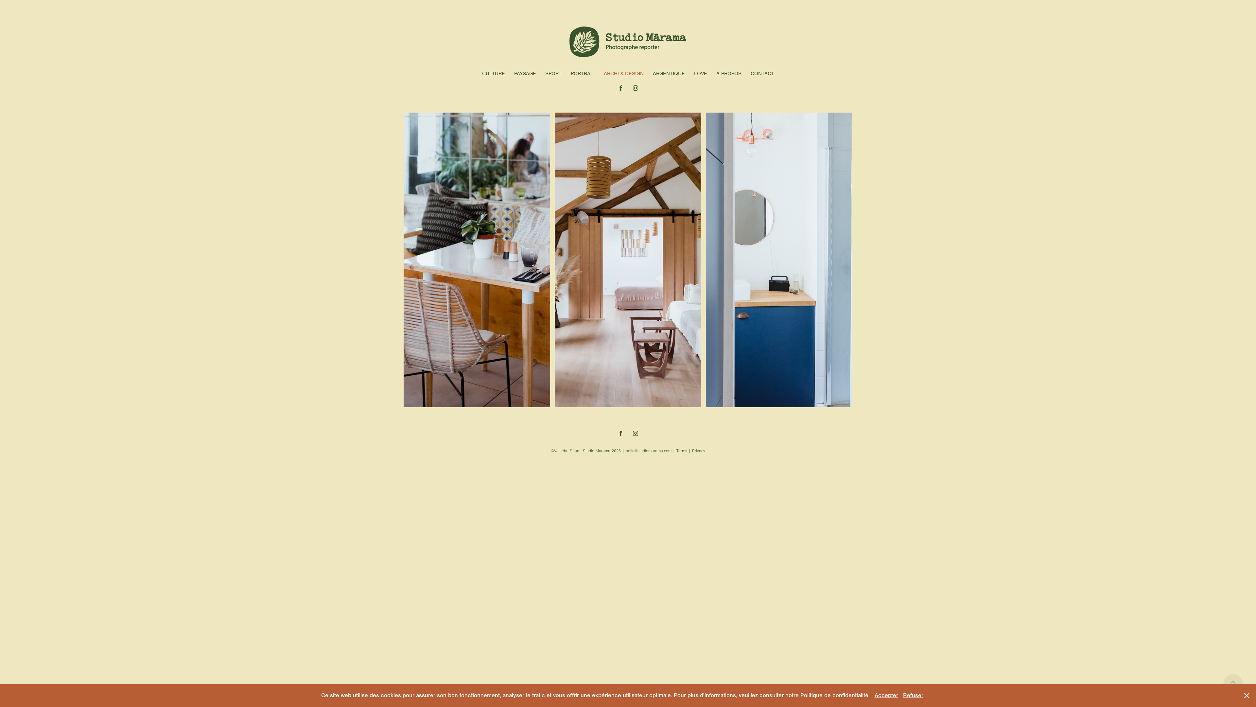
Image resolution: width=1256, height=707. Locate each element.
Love (700, 74)
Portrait (583, 74)
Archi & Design (624, 74)
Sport (553, 74)
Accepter (886, 695)
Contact (762, 74)
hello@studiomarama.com (649, 451)
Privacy (698, 451)
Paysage (525, 74)
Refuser (913, 695)
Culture (493, 74)
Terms (681, 451)
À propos (728, 74)
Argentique (669, 74)
